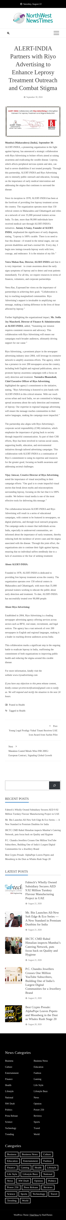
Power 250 (39, 1109)
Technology (10, 1128)
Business (9, 1061)
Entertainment (12, 1073)
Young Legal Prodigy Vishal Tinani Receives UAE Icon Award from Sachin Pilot (33, 730)
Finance (9, 1079)
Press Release (11, 1116)
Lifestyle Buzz (41, 1091)
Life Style (38, 1085)
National (9, 1097)
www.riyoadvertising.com (25, 675)
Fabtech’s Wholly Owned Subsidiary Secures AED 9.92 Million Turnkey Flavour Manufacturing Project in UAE (41, 890)
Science (8, 1122)
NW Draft (10, 1103)
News (36, 1097)
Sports (37, 1122)
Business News (41, 1061)
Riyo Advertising (13, 351)
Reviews (38, 1116)
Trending (9, 1134)
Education (38, 1067)
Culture (8, 1067)
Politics (8, 1109)
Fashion (37, 1073)
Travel (37, 1128)
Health (21, 705)
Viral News (34, 1215)
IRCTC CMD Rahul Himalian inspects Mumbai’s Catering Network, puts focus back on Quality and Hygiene (43, 946)
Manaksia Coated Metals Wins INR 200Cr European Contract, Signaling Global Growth (30, 751)
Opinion (37, 1103)
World (37, 1134)
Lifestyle (9, 1091)
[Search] (54, 785)
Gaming (37, 1079)
